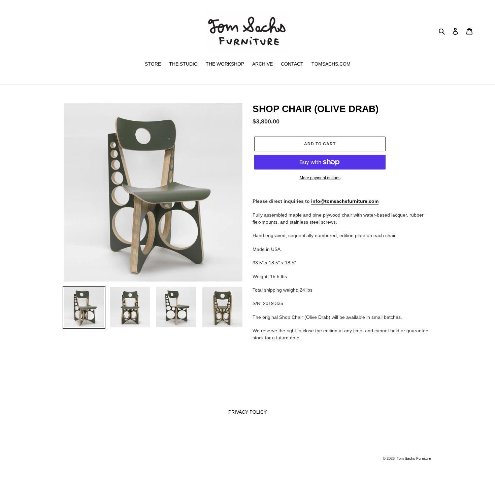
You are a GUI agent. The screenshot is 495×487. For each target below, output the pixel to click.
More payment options (320, 178)
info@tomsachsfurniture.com (344, 201)
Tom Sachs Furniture (414, 458)
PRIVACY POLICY (247, 412)
